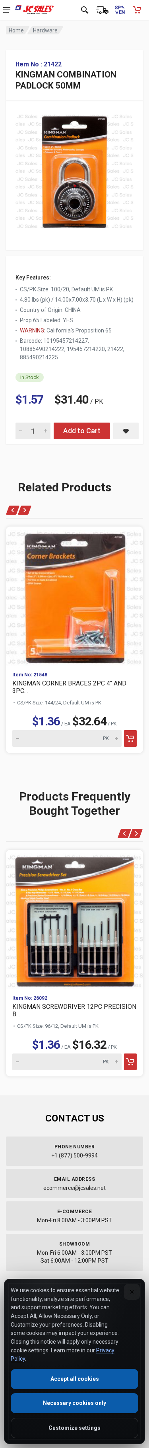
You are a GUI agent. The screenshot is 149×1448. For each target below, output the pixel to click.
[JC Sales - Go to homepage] (34, 10)
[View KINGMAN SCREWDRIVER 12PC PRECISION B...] (74, 919)
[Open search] (84, 10)
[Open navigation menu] (6, 10)
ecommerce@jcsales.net (74, 1188)
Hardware (45, 30)
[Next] (24, 510)
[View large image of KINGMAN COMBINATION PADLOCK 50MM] (74, 169)
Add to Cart (82, 431)
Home (16, 30)
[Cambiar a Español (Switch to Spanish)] (119, 10)
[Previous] (13, 510)
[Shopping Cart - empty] (137, 10)
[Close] (132, 1292)
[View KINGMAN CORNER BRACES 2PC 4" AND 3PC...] (74, 596)
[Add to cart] (130, 738)
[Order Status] (102, 10)
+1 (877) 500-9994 (74, 1155)
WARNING (32, 330)
